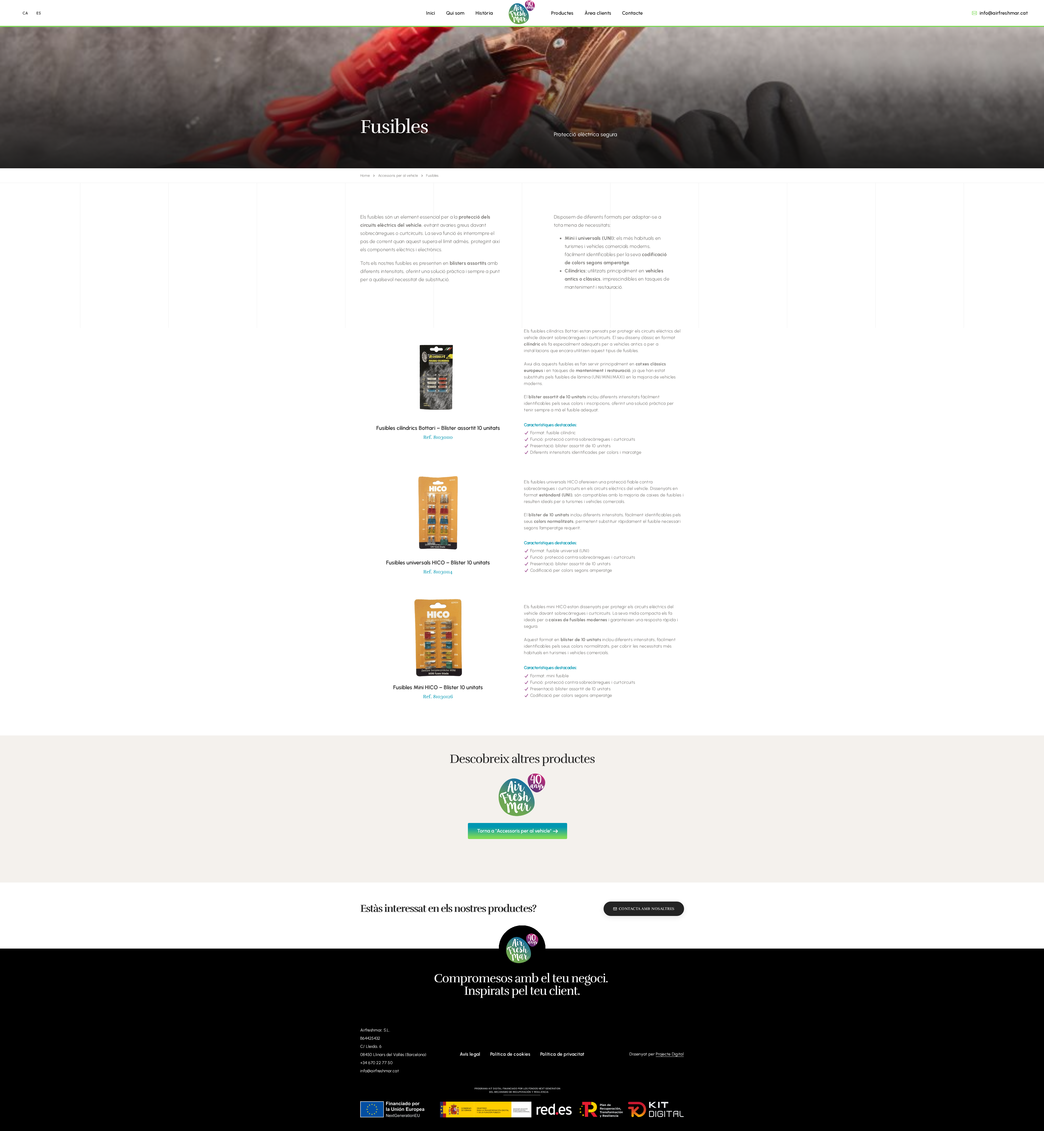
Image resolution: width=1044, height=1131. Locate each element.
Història (484, 13)
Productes (562, 13)
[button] (1000, 13)
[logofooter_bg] (522, 948)
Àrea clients (598, 13)
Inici (430, 13)
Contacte (632, 13)
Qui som (455, 13)
